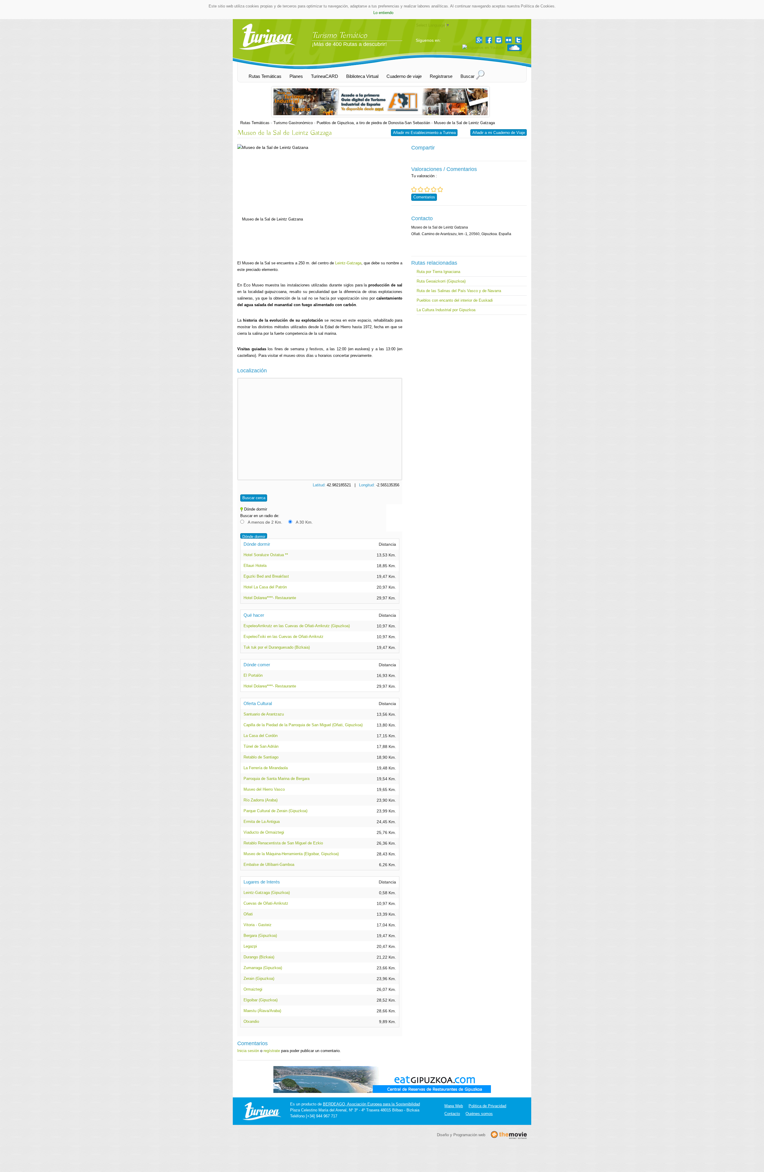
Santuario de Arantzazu (264, 714)
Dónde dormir (253, 536)
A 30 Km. (304, 522)
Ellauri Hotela (255, 565)
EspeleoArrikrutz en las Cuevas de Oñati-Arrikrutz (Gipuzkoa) (297, 626)
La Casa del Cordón (261, 735)
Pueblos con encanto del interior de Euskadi (455, 300)
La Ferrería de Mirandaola (266, 768)
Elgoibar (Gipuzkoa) (261, 1000)
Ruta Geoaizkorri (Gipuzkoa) (441, 281)
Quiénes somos (479, 1113)
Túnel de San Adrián (261, 746)
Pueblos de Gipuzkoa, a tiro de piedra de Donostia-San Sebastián (373, 123)
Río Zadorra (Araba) (261, 800)
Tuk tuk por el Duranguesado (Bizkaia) (277, 647)
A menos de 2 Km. (265, 522)
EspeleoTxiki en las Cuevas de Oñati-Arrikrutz (284, 636)
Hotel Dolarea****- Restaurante (270, 598)
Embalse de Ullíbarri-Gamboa (269, 864)
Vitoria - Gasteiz (258, 925)
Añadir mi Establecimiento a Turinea (424, 132)
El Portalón (253, 675)
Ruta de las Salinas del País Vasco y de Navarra (459, 291)
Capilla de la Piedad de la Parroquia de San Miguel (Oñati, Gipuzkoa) (303, 725)
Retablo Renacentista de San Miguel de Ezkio (283, 843)
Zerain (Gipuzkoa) (259, 978)
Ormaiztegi (253, 989)
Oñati (248, 914)
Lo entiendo (383, 12)
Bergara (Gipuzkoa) (260, 935)
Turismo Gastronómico (293, 123)
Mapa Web (453, 1106)
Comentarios (424, 197)
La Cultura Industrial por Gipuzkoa (446, 310)
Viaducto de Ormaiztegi (264, 832)
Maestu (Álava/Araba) (262, 1010)
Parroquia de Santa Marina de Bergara (276, 778)
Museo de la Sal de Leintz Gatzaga (464, 123)
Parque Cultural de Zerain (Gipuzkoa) (275, 811)
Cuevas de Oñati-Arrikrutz (266, 903)
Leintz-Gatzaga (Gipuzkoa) (267, 892)
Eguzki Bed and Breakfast (266, 576)
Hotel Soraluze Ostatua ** (266, 555)
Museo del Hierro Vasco (264, 789)
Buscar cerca (253, 498)
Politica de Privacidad (487, 1106)
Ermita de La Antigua (262, 821)
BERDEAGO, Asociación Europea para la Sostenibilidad (371, 1104)
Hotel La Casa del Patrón (265, 587)
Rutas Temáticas (254, 123)
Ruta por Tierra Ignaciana (438, 271)
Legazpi (250, 946)
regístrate (272, 1050)
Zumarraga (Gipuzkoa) (263, 968)
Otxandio (251, 1021)
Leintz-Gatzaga (348, 263)
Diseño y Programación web (461, 1134)
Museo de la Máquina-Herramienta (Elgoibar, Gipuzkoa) (291, 854)
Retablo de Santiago (261, 757)
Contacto (452, 1113)
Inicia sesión (248, 1050)
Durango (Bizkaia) (259, 957)
